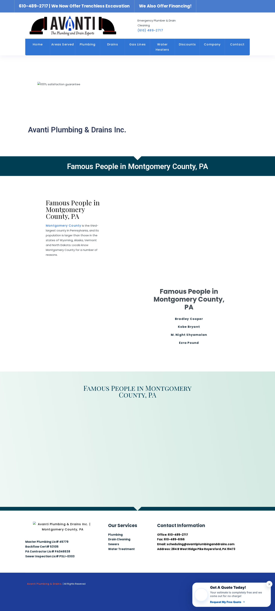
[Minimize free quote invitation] (269, 584)
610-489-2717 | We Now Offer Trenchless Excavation (74, 6)
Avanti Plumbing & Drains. (44, 583)
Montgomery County (63, 225)
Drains (112, 44)
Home (38, 44)
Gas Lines (137, 44)
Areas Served (62, 44)
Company (212, 44)
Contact (237, 44)
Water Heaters (162, 47)
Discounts (187, 44)
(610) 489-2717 (150, 30)
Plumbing (88, 44)
